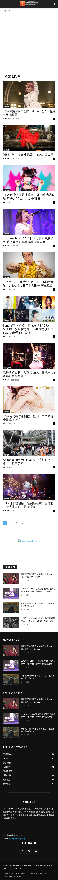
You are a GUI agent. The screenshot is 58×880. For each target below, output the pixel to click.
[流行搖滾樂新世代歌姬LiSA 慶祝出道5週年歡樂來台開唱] (29, 356)
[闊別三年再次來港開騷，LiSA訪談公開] (29, 138)
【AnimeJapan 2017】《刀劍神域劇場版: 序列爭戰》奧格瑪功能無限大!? (28, 240)
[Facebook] (22, 851)
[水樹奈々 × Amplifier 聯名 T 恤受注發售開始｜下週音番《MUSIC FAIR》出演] (11, 622)
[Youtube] (36, 851)
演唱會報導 (7, 368)
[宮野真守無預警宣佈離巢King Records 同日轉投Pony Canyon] (11, 578)
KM (4, 202)
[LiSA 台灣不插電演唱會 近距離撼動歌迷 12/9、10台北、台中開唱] (29, 178)
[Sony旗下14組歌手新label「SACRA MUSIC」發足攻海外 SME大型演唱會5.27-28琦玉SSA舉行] (29, 309)
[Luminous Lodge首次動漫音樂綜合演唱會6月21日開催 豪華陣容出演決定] (11, 593)
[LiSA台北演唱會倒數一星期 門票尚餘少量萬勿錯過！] (29, 399)
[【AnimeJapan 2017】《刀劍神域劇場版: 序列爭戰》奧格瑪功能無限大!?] (29, 222)
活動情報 (6, 190)
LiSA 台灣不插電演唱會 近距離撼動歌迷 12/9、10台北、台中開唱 (28, 196)
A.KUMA (6, 159)
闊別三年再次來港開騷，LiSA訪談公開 (28, 155)
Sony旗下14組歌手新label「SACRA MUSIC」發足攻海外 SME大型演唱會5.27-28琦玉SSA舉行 (28, 329)
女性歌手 (6, 106)
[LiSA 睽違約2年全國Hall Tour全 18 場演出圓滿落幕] (29, 94)
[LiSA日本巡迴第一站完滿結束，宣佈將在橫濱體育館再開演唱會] (29, 487)
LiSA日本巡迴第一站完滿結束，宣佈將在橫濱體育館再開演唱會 (28, 505)
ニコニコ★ (7, 119)
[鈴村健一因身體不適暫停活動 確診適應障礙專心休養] (11, 607)
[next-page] (22, 523)
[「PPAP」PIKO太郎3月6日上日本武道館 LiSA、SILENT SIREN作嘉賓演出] (29, 265)
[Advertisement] (29, 43)
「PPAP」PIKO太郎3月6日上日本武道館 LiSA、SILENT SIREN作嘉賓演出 (28, 283)
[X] (29, 851)
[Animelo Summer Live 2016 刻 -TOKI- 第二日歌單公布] (29, 443)
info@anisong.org (17, 838)
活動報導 (6, 234)
